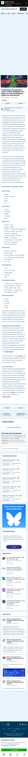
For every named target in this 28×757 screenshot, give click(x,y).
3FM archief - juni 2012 (9, 460)
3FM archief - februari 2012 (10, 496)
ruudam (8, 644)
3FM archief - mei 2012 (9, 469)
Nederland (6, 109)
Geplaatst (16, 623)
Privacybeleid (17, 728)
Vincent (8, 661)
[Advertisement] (14, 30)
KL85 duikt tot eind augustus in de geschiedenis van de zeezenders (15, 590)
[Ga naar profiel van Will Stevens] (4, 619)
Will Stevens (9, 623)
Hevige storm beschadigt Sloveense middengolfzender (15, 568)
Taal (4, 728)
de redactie (18, 107)
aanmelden (18, 437)
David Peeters (5, 461)
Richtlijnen (13, 745)
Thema (9, 728)
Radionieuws (18, 560)
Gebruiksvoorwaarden (13, 744)
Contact (23, 728)
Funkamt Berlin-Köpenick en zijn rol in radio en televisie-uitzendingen (16, 602)
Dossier (17, 605)
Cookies (14, 731)
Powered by (14, 735)
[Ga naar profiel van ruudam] (4, 640)
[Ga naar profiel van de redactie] (2, 109)
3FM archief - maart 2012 (9, 487)
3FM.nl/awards (9, 351)
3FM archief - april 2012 (9, 478)
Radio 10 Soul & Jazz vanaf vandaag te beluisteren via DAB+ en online (16, 579)
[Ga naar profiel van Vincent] (4, 657)
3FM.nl (20, 356)
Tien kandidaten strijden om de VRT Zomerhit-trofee (15, 558)
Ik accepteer (15, 750)
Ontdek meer (3, 3)
